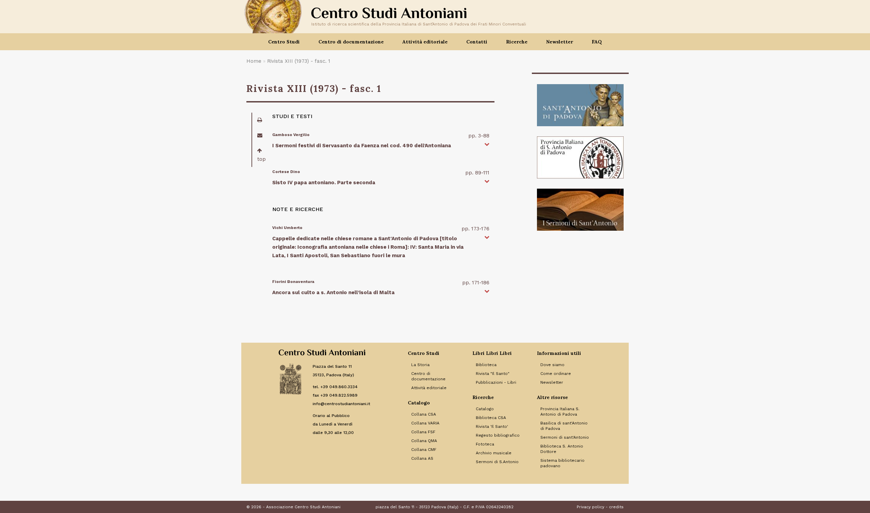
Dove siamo (552, 364)
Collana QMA (424, 440)
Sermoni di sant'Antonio (564, 437)
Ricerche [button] (516, 42)
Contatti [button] (476, 42)
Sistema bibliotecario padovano (562, 463)
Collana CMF (423, 449)
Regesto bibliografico (498, 435)
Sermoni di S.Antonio (497, 461)
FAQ (597, 42)
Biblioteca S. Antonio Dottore (561, 449)
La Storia (420, 364)
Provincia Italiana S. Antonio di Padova (559, 411)
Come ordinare (555, 373)
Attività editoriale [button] (425, 42)
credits (616, 507)
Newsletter (559, 42)
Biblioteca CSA (491, 417)
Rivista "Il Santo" (492, 373)
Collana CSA (423, 414)
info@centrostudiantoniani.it (341, 403)
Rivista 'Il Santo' (492, 426)
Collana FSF (423, 432)
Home (253, 61)
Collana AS (422, 458)
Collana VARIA (425, 423)
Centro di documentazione (428, 376)
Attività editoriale (429, 387)
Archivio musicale (493, 453)
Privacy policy (590, 507)
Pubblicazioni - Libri (496, 382)
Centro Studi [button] (284, 42)
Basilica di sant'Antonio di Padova (564, 426)
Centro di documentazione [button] (351, 42)
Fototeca (485, 444)
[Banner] (580, 105)
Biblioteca (486, 364)
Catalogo (485, 408)
